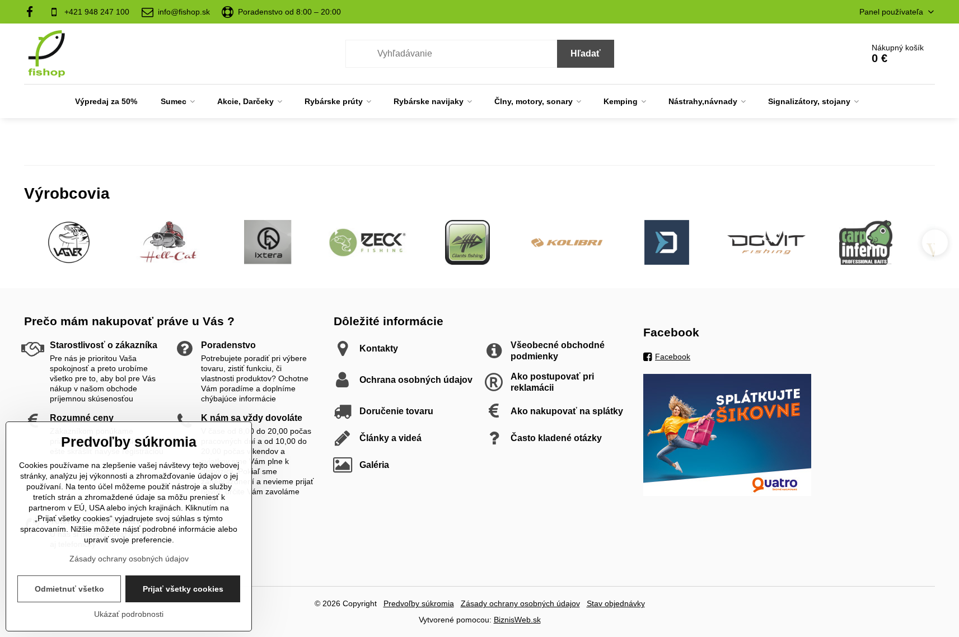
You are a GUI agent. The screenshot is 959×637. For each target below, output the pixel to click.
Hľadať (585, 53)
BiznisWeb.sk (517, 619)
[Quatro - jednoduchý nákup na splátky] (727, 493)
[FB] (33, 12)
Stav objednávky (616, 603)
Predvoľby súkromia (418, 603)
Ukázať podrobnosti (128, 614)
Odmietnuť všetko (69, 588)
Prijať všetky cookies (183, 588)
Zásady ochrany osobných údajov (520, 603)
